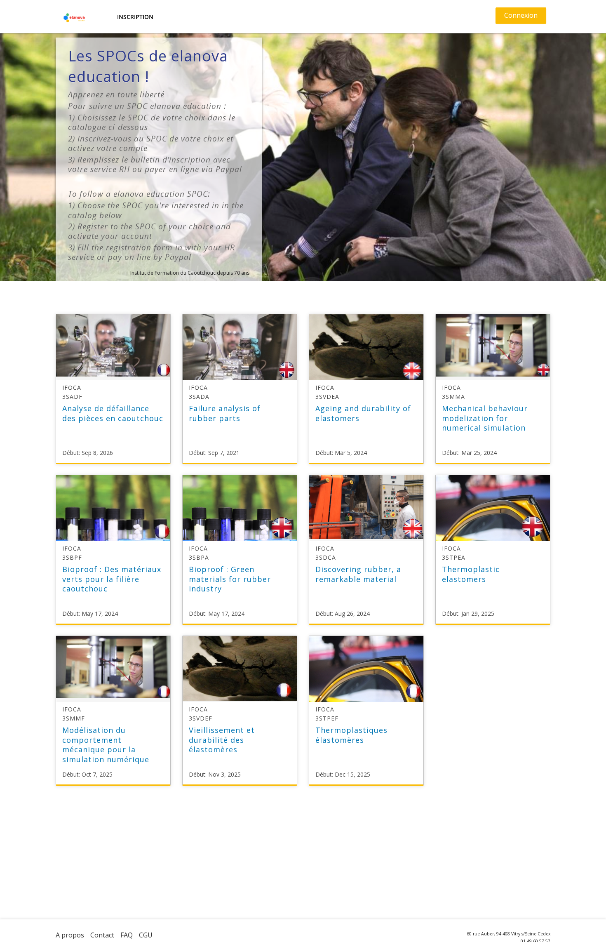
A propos (70, 935)
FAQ (126, 935)
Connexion (521, 15)
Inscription (135, 17)
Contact (102, 935)
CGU (146, 935)
